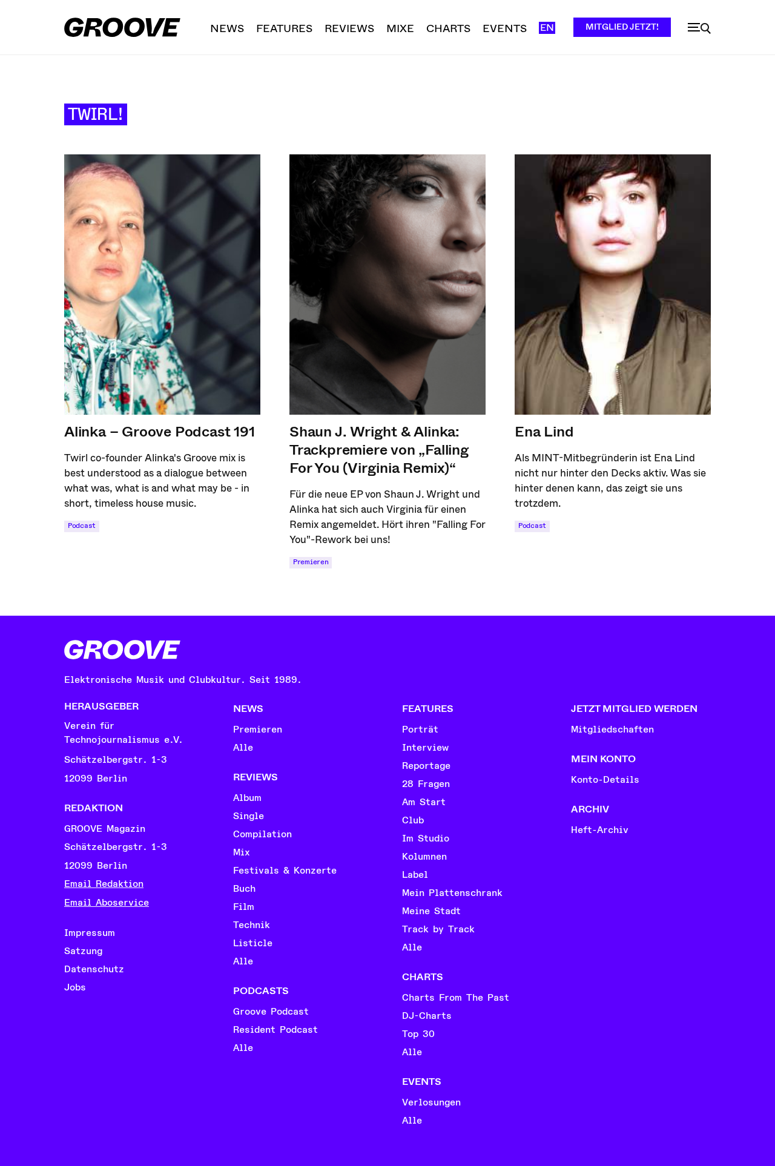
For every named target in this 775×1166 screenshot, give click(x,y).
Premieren (310, 562)
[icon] (699, 28)
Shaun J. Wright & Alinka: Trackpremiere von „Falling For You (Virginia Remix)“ (379, 449)
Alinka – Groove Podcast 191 (159, 431)
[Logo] (122, 27)
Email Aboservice (106, 903)
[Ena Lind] (613, 284)
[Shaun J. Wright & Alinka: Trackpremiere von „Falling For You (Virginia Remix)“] (387, 284)
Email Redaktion (103, 884)
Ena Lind (544, 431)
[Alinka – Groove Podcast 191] (162, 284)
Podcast (82, 525)
